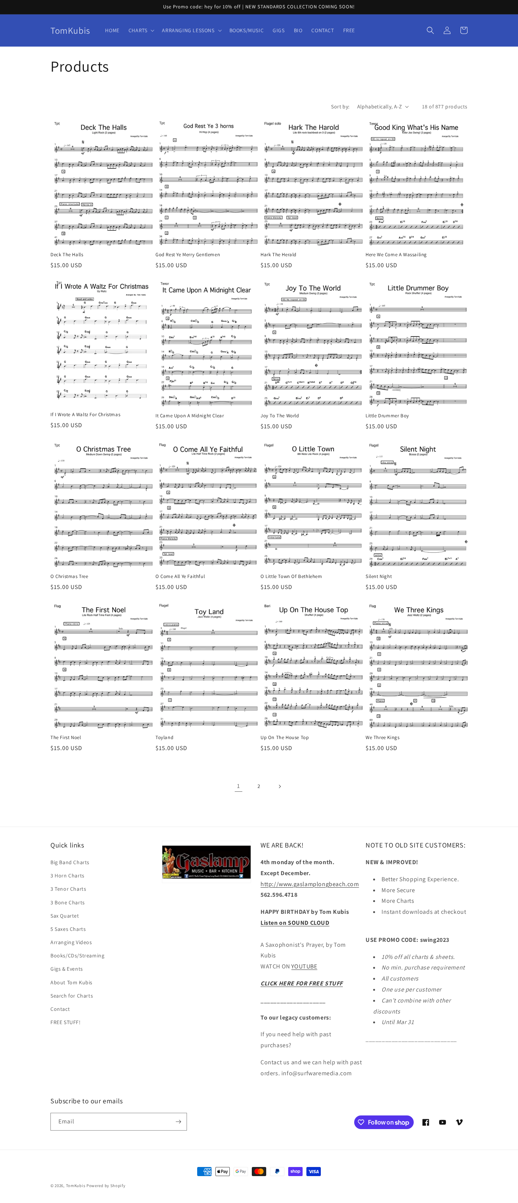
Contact (60, 1009)
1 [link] (238, 786)
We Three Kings (382, 738)
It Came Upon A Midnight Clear (189, 416)
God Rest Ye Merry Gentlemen (187, 255)
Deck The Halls (66, 255)
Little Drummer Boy (387, 416)
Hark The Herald (279, 255)
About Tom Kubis (71, 982)
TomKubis (76, 1185)
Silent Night (379, 576)
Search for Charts (71, 995)
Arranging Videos (71, 942)
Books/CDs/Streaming (77, 955)
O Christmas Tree (69, 576)
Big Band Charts (69, 862)
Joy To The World (280, 416)
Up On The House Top (285, 738)
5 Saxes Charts (68, 929)
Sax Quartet (64, 915)
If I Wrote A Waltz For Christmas (85, 415)
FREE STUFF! (65, 1022)
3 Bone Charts (67, 902)
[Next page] (279, 786)
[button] (141, 30)
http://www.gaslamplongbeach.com (310, 884)
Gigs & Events (66, 968)
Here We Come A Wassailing (396, 255)
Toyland (164, 738)
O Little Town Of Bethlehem (291, 576)
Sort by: (340, 106)
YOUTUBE (304, 966)
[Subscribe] (178, 1122)
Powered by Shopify (106, 1185)
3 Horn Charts (67, 875)
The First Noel (65, 738)
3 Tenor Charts (68, 888)
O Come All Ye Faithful (180, 576)
